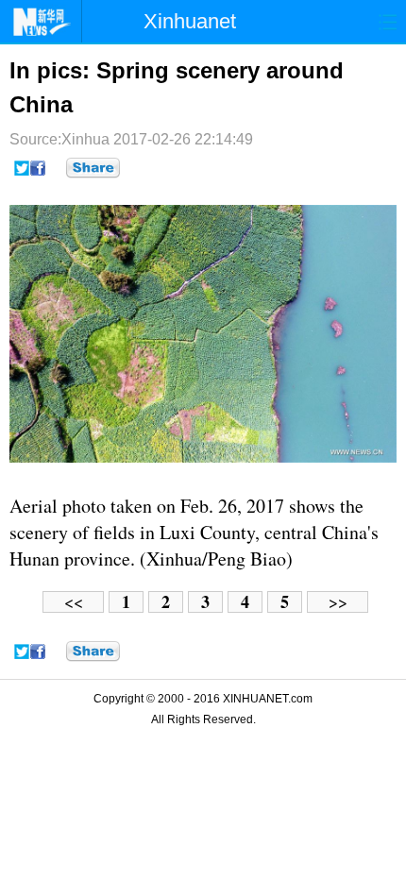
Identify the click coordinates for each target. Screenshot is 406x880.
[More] (93, 168)
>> (338, 602)
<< (73, 602)
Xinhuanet (190, 21)
